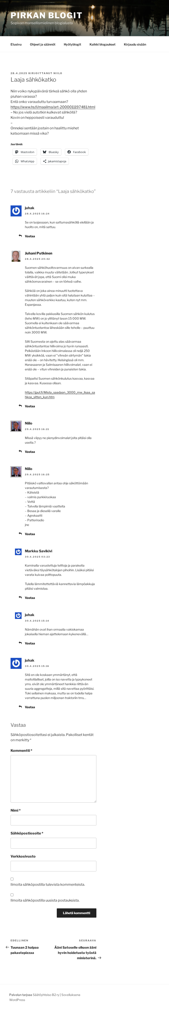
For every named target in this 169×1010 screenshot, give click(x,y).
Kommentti (21, 750)
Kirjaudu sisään (135, 44)
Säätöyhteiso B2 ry (46, 995)
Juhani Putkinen (38, 253)
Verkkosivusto (23, 856)
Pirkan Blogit (47, 15)
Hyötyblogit (72, 44)
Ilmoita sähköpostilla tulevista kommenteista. (48, 884)
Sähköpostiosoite (27, 833)
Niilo (57, 73)
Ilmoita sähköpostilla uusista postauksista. (45, 900)
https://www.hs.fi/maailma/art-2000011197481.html (53, 107)
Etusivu (16, 44)
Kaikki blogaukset (103, 44)
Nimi (16, 810)
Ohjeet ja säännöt (42, 44)
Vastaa (30, 236)
